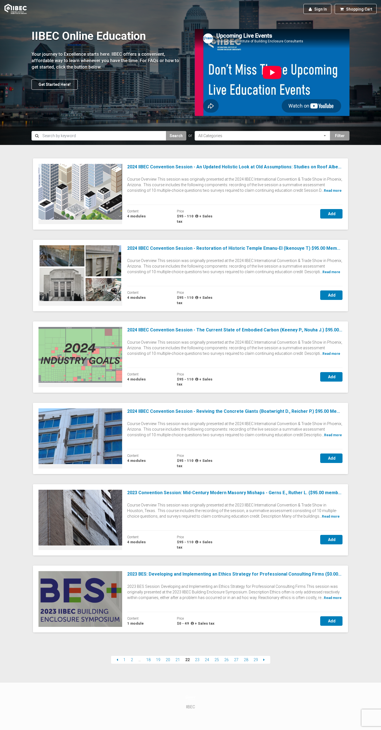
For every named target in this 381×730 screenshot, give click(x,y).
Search (176, 136)
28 (246, 660)
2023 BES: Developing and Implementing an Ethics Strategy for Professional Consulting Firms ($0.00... (234, 574)
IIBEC (190, 707)
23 (197, 660)
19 (158, 660)
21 (177, 660)
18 (148, 660)
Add (331, 214)
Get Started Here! (54, 84)
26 (226, 660)
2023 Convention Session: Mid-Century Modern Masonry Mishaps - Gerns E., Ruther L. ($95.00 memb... (234, 492)
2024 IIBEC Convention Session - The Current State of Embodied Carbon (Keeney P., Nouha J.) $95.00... (234, 330)
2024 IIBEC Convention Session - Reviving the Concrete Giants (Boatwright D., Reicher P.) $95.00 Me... (233, 411)
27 (236, 660)
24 (207, 660)
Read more (333, 191)
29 (256, 660)
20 (168, 660)
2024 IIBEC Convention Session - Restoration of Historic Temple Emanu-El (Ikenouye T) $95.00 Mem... (233, 248)
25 (216, 660)
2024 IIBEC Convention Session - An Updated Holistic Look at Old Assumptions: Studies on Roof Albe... (234, 166)
